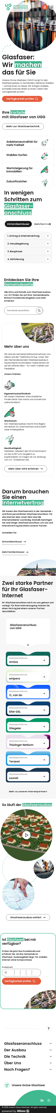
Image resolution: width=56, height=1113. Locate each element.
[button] (28, 236)
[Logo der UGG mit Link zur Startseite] (16, 7)
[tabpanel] (28, 247)
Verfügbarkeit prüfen (20, 99)
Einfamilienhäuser (12, 541)
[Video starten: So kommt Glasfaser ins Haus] (26, 835)
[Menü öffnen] (52, 7)
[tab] (18, 224)
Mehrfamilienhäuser (13, 552)
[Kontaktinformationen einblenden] (45, 7)
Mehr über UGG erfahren (23, 468)
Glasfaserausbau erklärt (26, 917)
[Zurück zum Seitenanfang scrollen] (49, 1029)
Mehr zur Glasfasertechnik (23, 126)
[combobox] (23, 311)
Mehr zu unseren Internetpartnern (28, 791)
